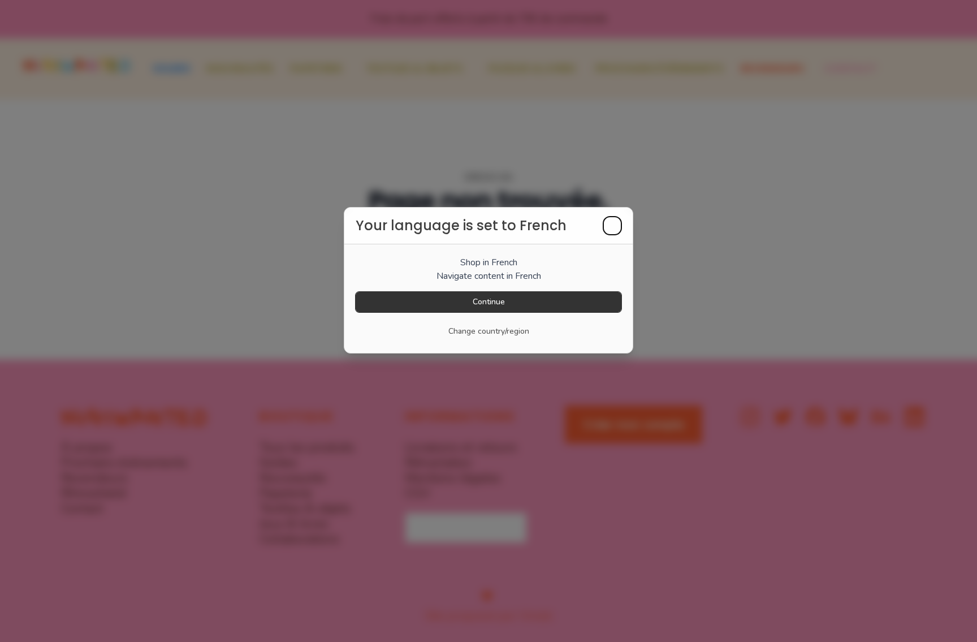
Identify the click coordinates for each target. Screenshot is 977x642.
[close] (612, 226)
